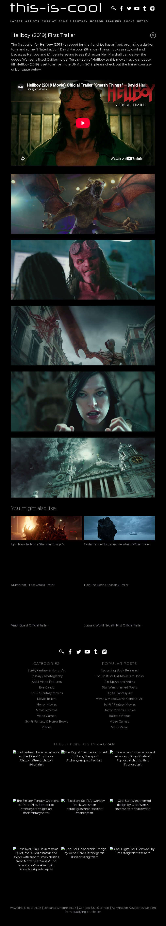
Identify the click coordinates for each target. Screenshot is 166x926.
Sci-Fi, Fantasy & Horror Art (47, 670)
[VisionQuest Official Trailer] (46, 609)
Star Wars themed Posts (119, 687)
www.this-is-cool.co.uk (25, 908)
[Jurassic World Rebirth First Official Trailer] (119, 609)
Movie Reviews (46, 710)
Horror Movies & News (119, 710)
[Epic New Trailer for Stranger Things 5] (46, 528)
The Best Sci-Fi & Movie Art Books (119, 676)
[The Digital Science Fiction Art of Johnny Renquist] (84, 773)
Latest (16, 21)
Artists (32, 21)
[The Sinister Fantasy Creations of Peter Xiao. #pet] (36, 822)
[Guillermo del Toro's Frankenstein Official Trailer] (119, 528)
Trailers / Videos (119, 716)
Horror (96, 21)
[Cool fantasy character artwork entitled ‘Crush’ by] (36, 773)
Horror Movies (47, 704)
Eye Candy (46, 687)
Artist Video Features (47, 682)
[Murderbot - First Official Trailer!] (46, 568)
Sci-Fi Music (119, 727)
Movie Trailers (46, 699)
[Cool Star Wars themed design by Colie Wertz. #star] (133, 822)
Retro (142, 21)
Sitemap (103, 908)
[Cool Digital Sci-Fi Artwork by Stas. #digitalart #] (133, 870)
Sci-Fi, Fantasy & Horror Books (46, 721)
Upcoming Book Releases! (119, 670)
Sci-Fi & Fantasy (73, 21)
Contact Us (87, 908)
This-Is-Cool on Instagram (85, 744)
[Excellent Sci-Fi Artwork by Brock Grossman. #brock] (84, 822)
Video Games (46, 716)
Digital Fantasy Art (119, 693)
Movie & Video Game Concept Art (120, 699)
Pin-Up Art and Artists (119, 682)
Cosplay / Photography (47, 676)
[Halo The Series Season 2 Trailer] (119, 568)
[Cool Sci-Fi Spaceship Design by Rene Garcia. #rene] (84, 870)
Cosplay (49, 21)
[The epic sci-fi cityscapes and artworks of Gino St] (133, 773)
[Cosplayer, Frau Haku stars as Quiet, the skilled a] (36, 870)
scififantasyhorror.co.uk (60, 908)
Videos (46, 727)
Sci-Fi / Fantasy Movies (47, 693)
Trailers (113, 21)
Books (129, 21)
